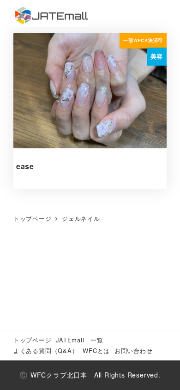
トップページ (32, 339)
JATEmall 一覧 (79, 339)
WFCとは (96, 350)
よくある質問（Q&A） (45, 350)
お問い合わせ (133, 350)
